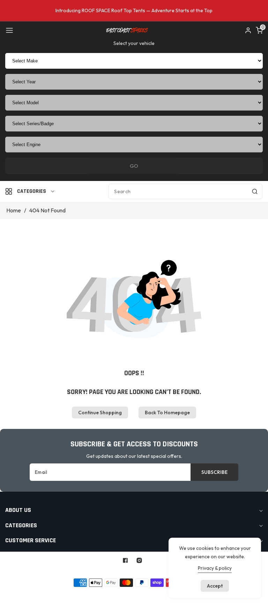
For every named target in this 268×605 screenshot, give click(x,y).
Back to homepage (167, 412)
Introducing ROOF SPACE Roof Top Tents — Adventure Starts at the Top (134, 10)
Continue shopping (100, 412)
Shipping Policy (166, 593)
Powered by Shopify (164, 571)
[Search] (254, 191)
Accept (215, 586)
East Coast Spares (119, 571)
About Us (99, 593)
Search (76, 593)
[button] (9, 30)
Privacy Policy (130, 593)
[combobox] (185, 191)
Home (13, 210)
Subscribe (214, 472)
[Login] (248, 30)
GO (134, 165)
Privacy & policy (215, 568)
